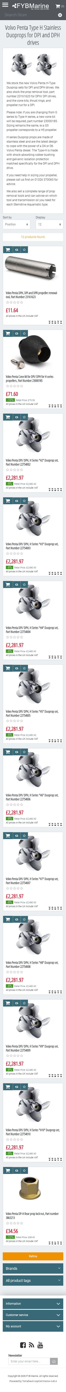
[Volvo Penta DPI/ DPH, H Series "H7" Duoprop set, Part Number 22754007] (31, 853)
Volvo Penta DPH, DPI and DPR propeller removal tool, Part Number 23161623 (31, 295)
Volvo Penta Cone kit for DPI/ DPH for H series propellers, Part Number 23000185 (29, 378)
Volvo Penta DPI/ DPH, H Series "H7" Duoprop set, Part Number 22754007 (32, 881)
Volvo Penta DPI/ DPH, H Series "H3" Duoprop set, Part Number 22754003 (32, 546)
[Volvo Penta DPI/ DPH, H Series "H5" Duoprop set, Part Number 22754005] (31, 686)
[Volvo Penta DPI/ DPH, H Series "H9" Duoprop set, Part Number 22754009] (31, 1021)
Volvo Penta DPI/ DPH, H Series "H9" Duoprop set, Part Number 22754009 (32, 1048)
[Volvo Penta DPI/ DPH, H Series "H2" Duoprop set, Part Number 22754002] (31, 435)
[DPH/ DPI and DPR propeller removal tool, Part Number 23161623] (31, 267)
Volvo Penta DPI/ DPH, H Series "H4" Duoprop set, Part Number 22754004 (32, 629)
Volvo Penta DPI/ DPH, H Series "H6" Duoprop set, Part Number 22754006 (32, 797)
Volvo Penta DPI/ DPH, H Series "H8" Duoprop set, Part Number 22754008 (32, 964)
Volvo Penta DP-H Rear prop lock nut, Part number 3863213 (32, 1215)
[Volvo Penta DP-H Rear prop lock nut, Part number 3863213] (31, 1188)
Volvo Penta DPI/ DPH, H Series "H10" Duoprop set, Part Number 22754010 (33, 1132)
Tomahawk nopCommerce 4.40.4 (39, 1381)
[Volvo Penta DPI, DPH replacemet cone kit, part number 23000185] (31, 351)
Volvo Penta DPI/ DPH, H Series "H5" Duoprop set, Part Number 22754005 (32, 713)
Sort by (7, 217)
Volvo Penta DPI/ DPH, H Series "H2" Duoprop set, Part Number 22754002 (32, 462)
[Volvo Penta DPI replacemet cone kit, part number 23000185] (31, 518)
